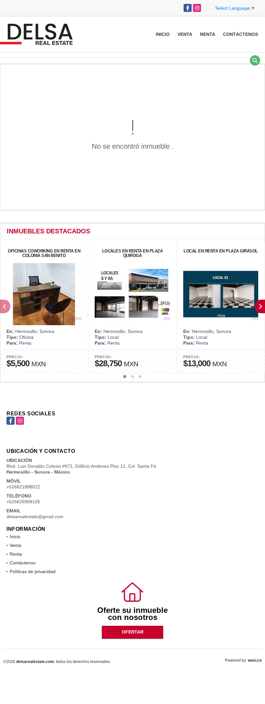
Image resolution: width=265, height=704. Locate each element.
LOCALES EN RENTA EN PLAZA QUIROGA (132, 253)
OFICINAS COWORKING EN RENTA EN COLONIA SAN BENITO (44, 253)
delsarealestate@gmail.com (34, 516)
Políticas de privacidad (33, 571)
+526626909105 (23, 501)
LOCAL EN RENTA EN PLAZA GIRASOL (221, 251)
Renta (207, 34)
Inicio (163, 34)
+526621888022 (23, 486)
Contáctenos (240, 34)
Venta (184, 34)
